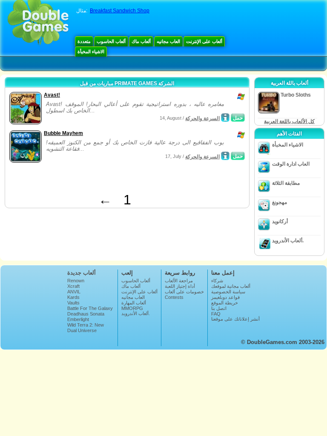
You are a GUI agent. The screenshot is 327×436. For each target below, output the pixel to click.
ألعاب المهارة (133, 302)
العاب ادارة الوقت (291, 164)
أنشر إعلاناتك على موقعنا (235, 318)
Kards (73, 297)
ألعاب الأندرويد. (288, 241)
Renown (75, 280)
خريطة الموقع (224, 302)
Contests (174, 297)
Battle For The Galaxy (90, 308)
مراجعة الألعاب (179, 280)
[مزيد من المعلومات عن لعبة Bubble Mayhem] (225, 156)
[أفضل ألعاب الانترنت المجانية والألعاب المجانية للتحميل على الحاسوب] (38, 23)
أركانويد (280, 221)
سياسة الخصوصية (228, 291)
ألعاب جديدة (81, 273)
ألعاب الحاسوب (111, 41)
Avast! (52, 95)
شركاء (217, 280)
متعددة (84, 41)
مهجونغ (279, 202)
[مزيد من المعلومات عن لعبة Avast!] (225, 117)
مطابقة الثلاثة (286, 183)
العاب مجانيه (168, 41)
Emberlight (78, 319)
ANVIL (73, 291)
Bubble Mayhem (63, 133)
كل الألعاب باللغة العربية (289, 121)
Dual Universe (82, 330)
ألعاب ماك (141, 41)
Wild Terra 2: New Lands (85, 327)
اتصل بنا (219, 308)
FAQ (216, 313)
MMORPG (132, 308)
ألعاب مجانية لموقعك (230, 286)
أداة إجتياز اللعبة (180, 286)
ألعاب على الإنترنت (204, 41)
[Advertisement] (107, 179)
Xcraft (73, 286)
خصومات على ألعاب (184, 291)
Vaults (73, 302)
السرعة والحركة (202, 118)
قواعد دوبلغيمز (225, 297)
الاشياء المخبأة (90, 51)
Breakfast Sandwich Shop (119, 11)
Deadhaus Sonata (85, 313)
